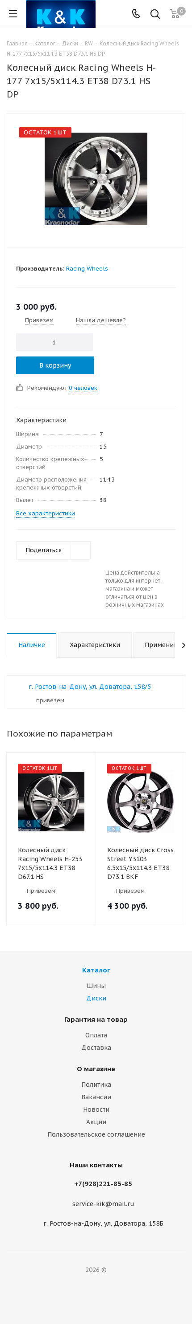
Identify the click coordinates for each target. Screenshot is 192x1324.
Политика (96, 1085)
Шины (96, 986)
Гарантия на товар (96, 1019)
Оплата (96, 1035)
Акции (96, 1122)
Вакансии (96, 1097)
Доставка (96, 1048)
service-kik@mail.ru (103, 1204)
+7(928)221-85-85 (103, 1183)
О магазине (96, 1069)
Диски (96, 998)
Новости (96, 1109)
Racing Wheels (87, 268)
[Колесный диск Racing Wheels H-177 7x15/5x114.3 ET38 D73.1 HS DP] (96, 178)
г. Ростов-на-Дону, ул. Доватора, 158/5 (90, 687)
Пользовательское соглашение (96, 1134)
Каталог (96, 970)
